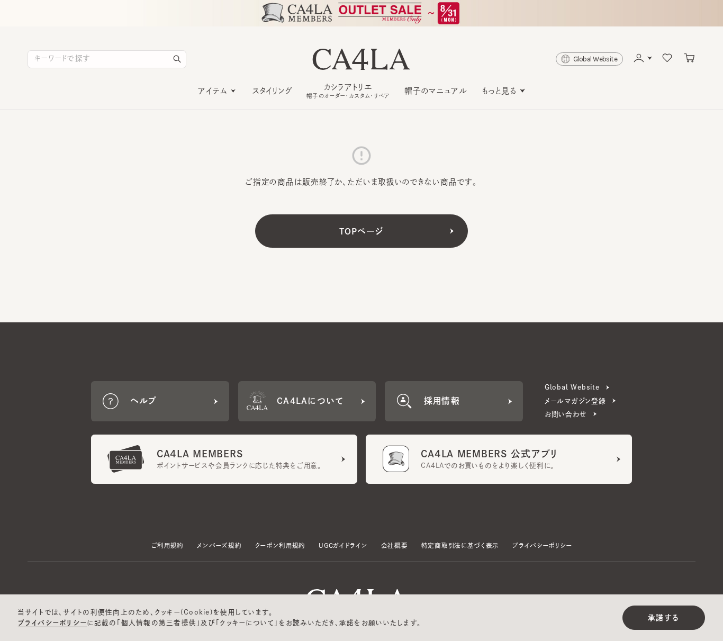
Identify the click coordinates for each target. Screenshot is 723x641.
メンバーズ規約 (219, 545)
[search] (177, 59)
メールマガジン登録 (575, 401)
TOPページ (361, 231)
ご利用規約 (167, 545)
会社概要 (394, 545)
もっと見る (499, 91)
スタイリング (272, 91)
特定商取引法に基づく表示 (460, 545)
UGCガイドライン (343, 545)
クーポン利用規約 (280, 545)
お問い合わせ (566, 414)
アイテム (212, 91)
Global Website (572, 387)
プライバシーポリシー (542, 545)
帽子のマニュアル (435, 91)
